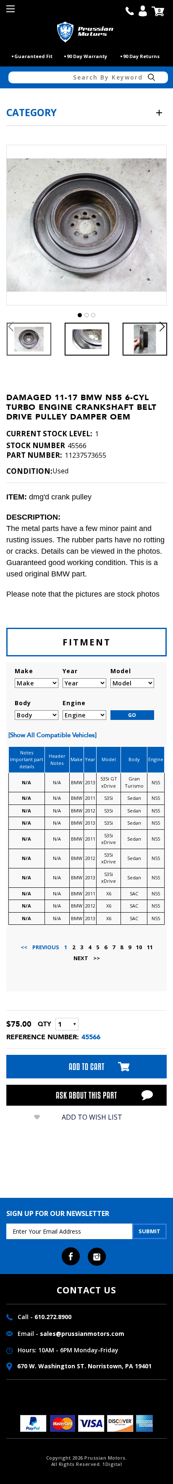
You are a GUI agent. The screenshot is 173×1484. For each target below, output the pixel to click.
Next (162, 326)
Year (70, 671)
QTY (44, 1024)
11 (150, 947)
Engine (74, 703)
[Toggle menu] (11, 11)
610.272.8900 (52, 1317)
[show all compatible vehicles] (52, 735)
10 (139, 947)
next (80, 958)
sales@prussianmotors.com (82, 1334)
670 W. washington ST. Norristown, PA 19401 (84, 1366)
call (129, 11)
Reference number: (42, 1037)
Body (23, 703)
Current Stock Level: (49, 434)
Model (120, 671)
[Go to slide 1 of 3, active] (80, 315)
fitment (87, 642)
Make (24, 671)
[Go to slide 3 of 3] (93, 315)
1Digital (112, 1464)
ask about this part (86, 1095)
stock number (35, 445)
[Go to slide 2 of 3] (86, 315)
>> (96, 958)
